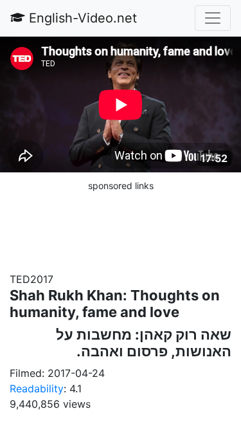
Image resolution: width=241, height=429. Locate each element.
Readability (37, 388)
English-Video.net (81, 18)
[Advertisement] (121, 225)
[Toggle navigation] (213, 18)
